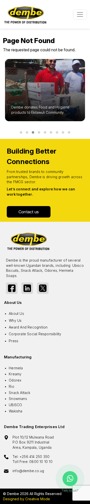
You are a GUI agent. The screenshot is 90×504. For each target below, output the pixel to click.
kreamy (15, 374)
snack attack (19, 393)
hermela (16, 368)
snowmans (18, 399)
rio (11, 387)
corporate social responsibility (35, 334)
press (13, 341)
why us (15, 321)
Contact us (28, 211)
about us (16, 314)
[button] (21, 132)
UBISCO (15, 405)
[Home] (25, 14)
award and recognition (28, 327)
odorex (15, 380)
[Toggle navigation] (80, 14)
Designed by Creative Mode (26, 499)
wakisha (15, 411)
